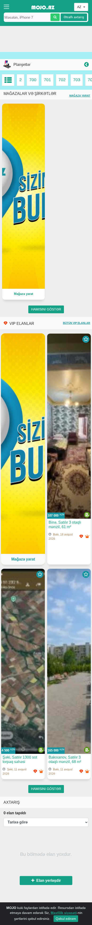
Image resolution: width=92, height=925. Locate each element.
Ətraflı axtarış (74, 17)
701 (47, 79)
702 (62, 79)
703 (76, 79)
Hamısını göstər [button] (46, 309)
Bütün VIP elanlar (76, 323)
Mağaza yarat (79, 95)
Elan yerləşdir (47, 880)
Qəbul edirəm (66, 919)
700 (32, 79)
